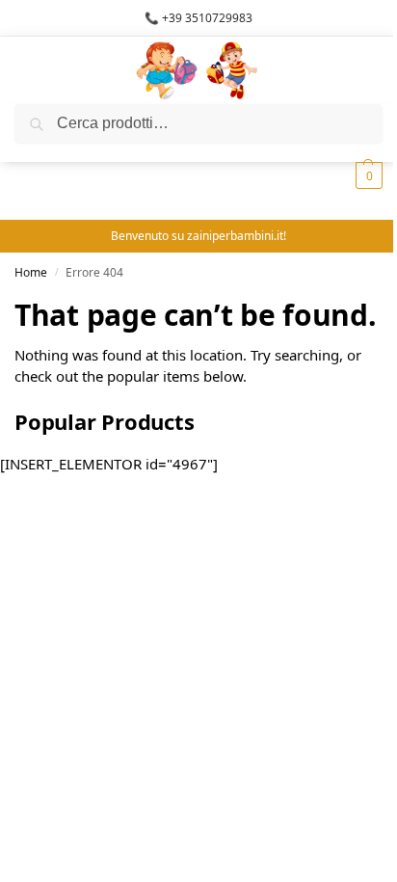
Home (30, 272)
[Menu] (43, 70)
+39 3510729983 (207, 18)
